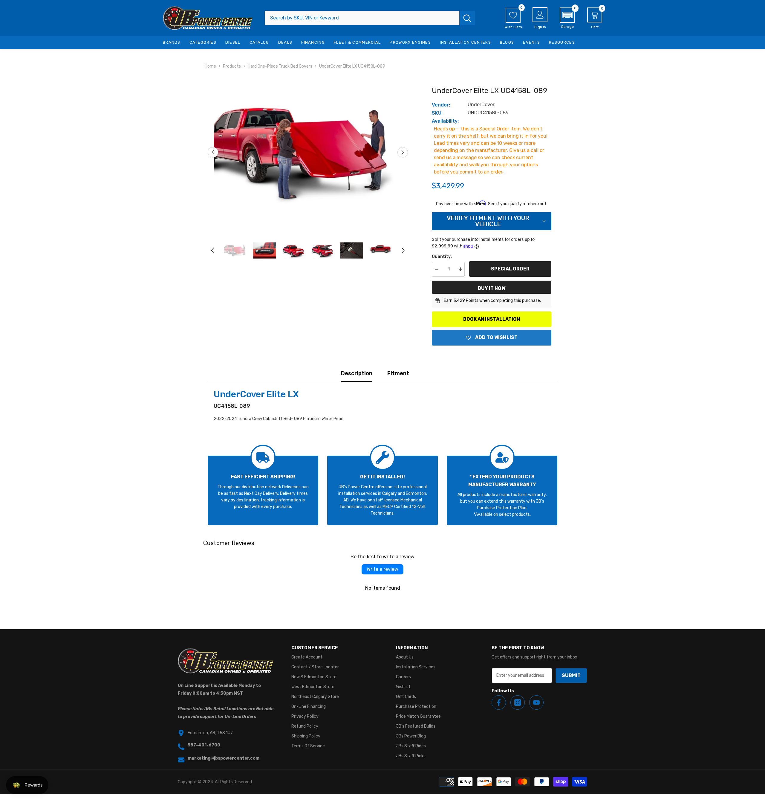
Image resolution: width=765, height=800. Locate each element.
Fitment (398, 373)
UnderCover (481, 104)
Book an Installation (491, 319)
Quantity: (442, 256)
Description (356, 373)
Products (232, 66)
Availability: (445, 121)
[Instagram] (517, 702)
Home (210, 66)
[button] (567, 18)
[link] (263, 490)
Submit (571, 675)
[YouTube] (536, 702)
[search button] (467, 18)
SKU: (437, 113)
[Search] (370, 18)
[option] (308, 152)
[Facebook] (499, 702)
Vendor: (441, 105)
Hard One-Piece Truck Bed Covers (280, 66)
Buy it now (491, 288)
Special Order (510, 269)
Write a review (382, 569)
